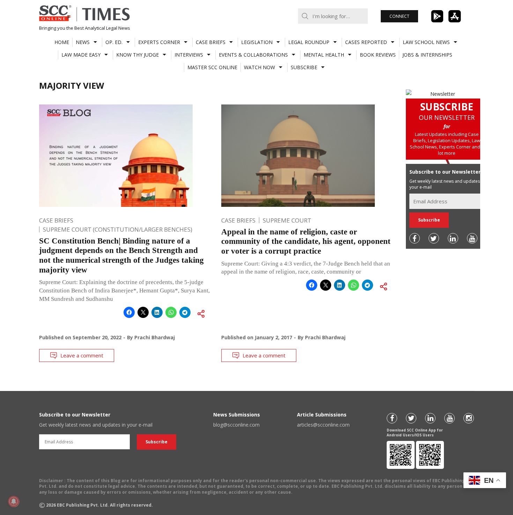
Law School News (426, 42)
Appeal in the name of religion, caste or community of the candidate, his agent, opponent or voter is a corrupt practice (306, 241)
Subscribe (304, 67)
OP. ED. (113, 42)
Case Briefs (210, 42)
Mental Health (324, 54)
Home (61, 42)
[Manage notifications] (13, 501)
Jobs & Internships (427, 54)
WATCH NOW (259, 67)
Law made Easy (81, 54)
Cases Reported (366, 42)
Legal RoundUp (308, 42)
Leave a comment (81, 355)
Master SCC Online (212, 67)
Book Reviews (378, 54)
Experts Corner (159, 42)
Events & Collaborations (253, 54)
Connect (399, 16)
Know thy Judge (137, 54)
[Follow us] (414, 238)
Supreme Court (287, 220)
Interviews (188, 54)
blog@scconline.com (236, 424)
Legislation (257, 42)
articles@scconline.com (323, 424)
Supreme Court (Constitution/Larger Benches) (117, 229)
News (83, 42)
